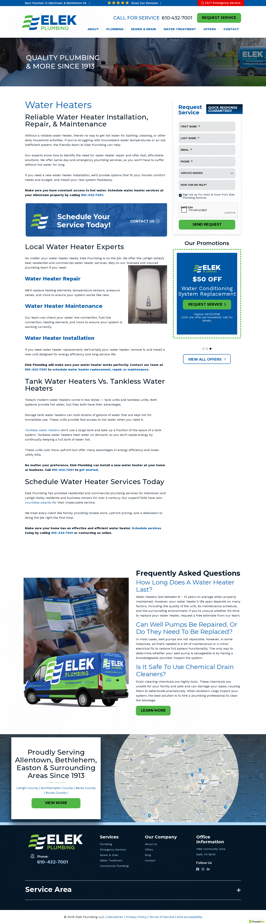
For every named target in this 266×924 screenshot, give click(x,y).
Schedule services (146, 528)
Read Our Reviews (145, 3)
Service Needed (192, 173)
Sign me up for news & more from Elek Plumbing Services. (208, 196)
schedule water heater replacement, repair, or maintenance (100, 369)
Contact (150, 860)
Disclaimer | (116, 917)
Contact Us (142, 221)
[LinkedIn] (208, 869)
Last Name (190, 138)
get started (88, 470)
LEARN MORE (153, 710)
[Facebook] (198, 869)
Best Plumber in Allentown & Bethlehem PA (56, 3)
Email (186, 149)
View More (56, 803)
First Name (190, 126)
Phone (187, 161)
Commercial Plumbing (114, 865)
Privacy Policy (136, 917)
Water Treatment (111, 860)
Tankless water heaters (42, 430)
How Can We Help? (194, 184)
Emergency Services (113, 849)
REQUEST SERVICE (219, 18)
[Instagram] (203, 869)
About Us (151, 844)
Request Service (205, 304)
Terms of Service (162, 917)
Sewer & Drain (109, 855)
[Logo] (50, 22)
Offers (149, 849)
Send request (206, 224)
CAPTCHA (187, 207)
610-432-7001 (176, 18)
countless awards (38, 502)
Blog (148, 855)
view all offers (205, 359)
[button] (203, 349)
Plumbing (106, 844)
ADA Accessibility (189, 917)
